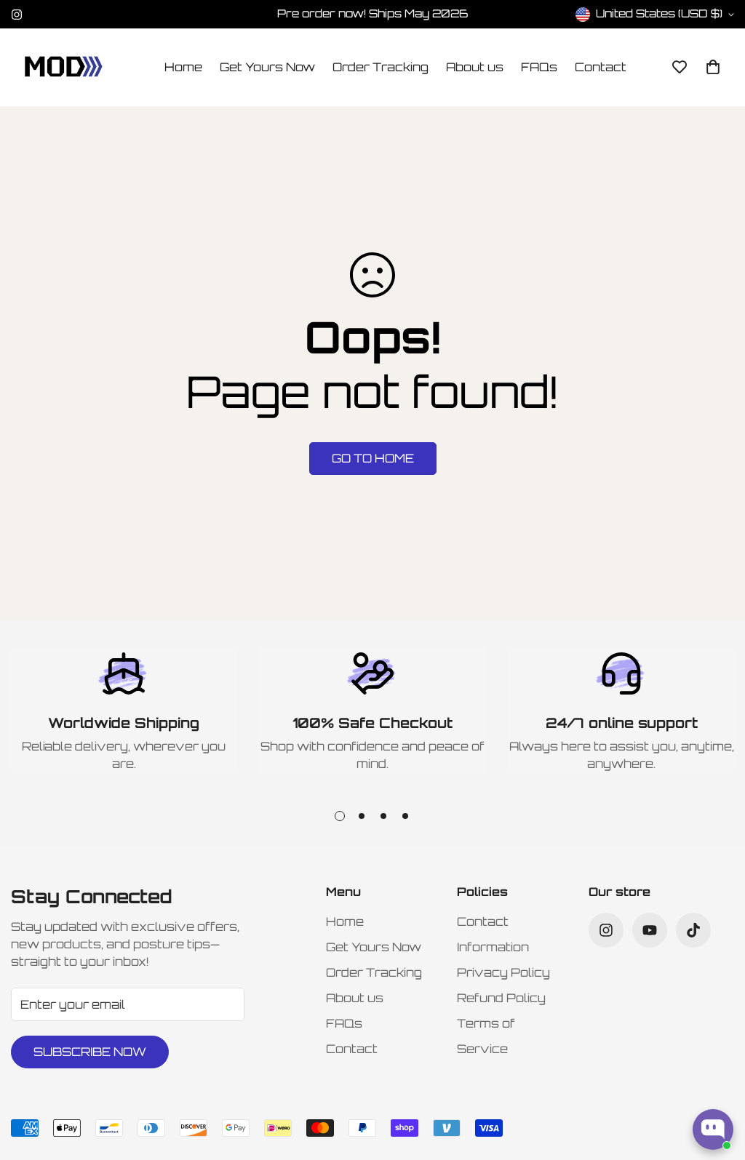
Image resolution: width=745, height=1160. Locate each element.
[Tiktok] (693, 930)
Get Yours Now (267, 67)
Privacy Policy (503, 972)
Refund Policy (501, 998)
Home (183, 67)
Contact (600, 67)
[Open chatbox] (713, 1129)
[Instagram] (17, 14)
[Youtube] (649, 930)
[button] (713, 67)
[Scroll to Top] (716, 1080)
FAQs (539, 67)
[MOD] (63, 67)
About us (474, 67)
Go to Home (373, 458)
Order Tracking (380, 67)
